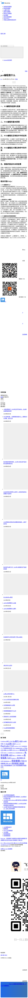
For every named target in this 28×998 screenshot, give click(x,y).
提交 (2, 398)
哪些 (6, 750)
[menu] (1, 1)
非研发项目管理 (7, 6)
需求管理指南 (6, 834)
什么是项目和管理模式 (9, 728)
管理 (15, 755)
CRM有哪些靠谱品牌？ (9, 795)
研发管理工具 (12, 752)
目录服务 (15, 840)
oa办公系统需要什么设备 (9, 603)
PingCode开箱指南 (8, 830)
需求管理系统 (7, 761)
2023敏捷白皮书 (7, 827)
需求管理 (14, 758)
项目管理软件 (10, 765)
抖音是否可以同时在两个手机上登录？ (13, 637)
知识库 (6, 752)
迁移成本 (20, 755)
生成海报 (24, 334)
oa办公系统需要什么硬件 (9, 608)
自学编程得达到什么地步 (9, 722)
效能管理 (23, 838)
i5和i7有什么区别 (7, 665)
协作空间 (6, 840)
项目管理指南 (6, 835)
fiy (1, 79)
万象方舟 (20, 840)
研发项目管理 (6, 8)
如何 (12, 750)
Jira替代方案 (6, 10)
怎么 (17, 750)
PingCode (7, 746)
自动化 (11, 840)
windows (17, 746)
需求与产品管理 (7, 13)
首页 (7, 60)
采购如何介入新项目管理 (9, 716)
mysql (18, 743)
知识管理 (5, 15)
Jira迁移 (11, 744)
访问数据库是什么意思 (9, 705)
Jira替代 (18, 741)
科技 (16, 79)
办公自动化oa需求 (8, 597)
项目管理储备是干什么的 (9, 711)
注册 (4, 33)
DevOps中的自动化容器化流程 (11, 699)
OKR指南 (5, 832)
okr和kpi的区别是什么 (8, 693)
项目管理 (18, 761)
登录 (2, 33)
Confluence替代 (6, 741)
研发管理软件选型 (20, 752)
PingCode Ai (6, 18)
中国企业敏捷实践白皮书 (9, 19)
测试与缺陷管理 (7, 16)
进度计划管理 (6, 11)
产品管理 (13, 838)
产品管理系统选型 (9, 748)
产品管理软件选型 (19, 748)
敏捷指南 (5, 828)
